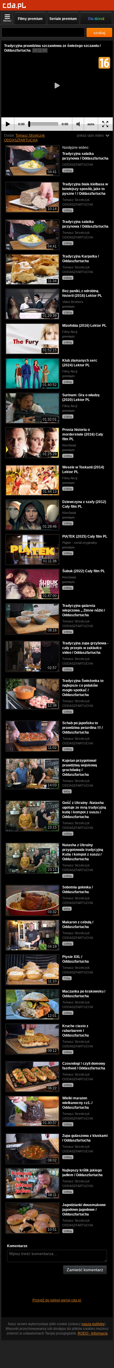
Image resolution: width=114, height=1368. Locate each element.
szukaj (99, 32)
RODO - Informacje (93, 1333)
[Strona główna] (14, 5)
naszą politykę (93, 1324)
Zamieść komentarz (85, 1269)
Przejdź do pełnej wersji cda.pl (57, 1300)
